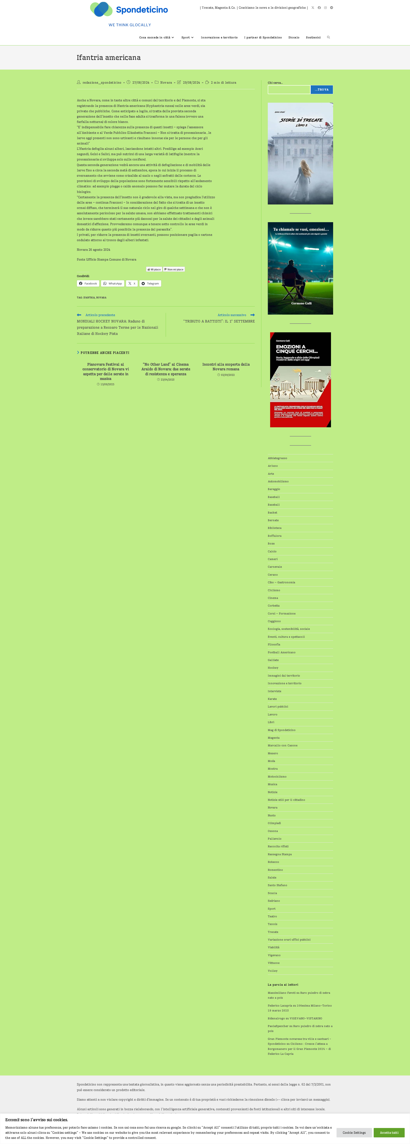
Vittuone (274, 963)
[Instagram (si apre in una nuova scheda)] (325, 7)
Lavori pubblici (278, 706)
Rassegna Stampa (280, 854)
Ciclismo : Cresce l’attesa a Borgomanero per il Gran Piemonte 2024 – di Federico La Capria (299, 1048)
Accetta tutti (389, 1133)
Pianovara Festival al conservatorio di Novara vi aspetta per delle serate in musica (105, 371)
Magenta (274, 737)
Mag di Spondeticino (282, 730)
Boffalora (274, 535)
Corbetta (274, 605)
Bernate (273, 520)
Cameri (273, 559)
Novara (166, 83)
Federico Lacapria (280, 1005)
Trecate (273, 932)
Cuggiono (274, 621)
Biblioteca (274, 528)
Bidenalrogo (276, 1018)
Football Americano (282, 652)
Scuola (272, 893)
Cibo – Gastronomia (281, 582)
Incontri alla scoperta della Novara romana (226, 366)
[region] (205, 1128)
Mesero (273, 753)
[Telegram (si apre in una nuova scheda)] (331, 7)
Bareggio (274, 489)
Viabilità (273, 947)
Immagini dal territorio (284, 675)
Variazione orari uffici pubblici (289, 939)
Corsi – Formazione (282, 613)
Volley (273, 970)
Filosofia (274, 644)
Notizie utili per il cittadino (286, 799)
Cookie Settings (354, 1133)
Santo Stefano (277, 885)
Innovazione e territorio (285, 683)
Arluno (273, 465)
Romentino (275, 869)
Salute (272, 877)
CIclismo (274, 590)
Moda (271, 761)
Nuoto (272, 815)
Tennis (272, 924)
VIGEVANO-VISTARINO (306, 1018)
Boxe (271, 543)
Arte (271, 473)
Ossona (273, 831)
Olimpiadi (274, 823)
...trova (322, 89)
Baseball (274, 497)
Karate (272, 698)
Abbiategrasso (277, 458)
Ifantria (89, 297)
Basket (272, 512)
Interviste (274, 691)
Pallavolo (274, 838)
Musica (272, 784)
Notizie (272, 792)
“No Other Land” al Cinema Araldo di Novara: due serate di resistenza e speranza (165, 369)
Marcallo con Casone (282, 745)
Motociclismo (277, 776)
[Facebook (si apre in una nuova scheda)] (319, 7)
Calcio (272, 551)
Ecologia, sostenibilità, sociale (289, 628)
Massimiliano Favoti (282, 992)
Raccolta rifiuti (278, 846)
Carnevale (275, 566)
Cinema (273, 598)
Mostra (273, 768)
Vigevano (274, 955)
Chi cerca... (275, 82)
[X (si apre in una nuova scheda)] (313, 7)
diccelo (269, 1100)
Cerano (273, 574)
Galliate (273, 660)
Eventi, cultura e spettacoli (286, 636)
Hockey (273, 667)
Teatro (272, 916)
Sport (271, 908)
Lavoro (272, 714)
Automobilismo (278, 481)
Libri (271, 722)
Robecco (273, 862)
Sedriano (274, 900)
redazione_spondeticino (102, 83)
